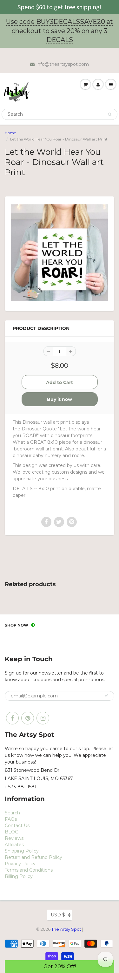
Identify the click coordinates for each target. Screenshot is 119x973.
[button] (59, 966)
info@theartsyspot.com (62, 64)
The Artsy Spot (66, 929)
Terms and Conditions (29, 870)
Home (10, 132)
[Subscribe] (106, 695)
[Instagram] (42, 718)
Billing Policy (19, 876)
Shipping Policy (22, 851)
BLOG (11, 832)
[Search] (110, 114)
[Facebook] (12, 718)
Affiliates (14, 844)
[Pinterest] (27, 718)
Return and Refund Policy (33, 857)
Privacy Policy (20, 864)
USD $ (58, 915)
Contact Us (17, 825)
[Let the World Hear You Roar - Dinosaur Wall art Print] (59, 253)
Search (12, 813)
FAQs (11, 819)
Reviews (14, 838)
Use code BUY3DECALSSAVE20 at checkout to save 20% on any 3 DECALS (59, 31)
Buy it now (59, 399)
